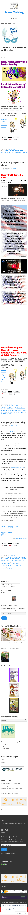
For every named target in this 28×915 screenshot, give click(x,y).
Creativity (18, 150)
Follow (4, 618)
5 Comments (4, 169)
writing (19, 567)
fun (8, 152)
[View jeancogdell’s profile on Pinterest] (5, 592)
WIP (14, 567)
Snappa (3, 762)
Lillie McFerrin (11, 431)
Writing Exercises (7, 568)
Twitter (10, 567)
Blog (2, 558)
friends (13, 562)
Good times (14, 152)
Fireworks (10, 408)
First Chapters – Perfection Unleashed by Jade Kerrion (11, 525)
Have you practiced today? (13, 422)
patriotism (17, 412)
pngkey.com (6, 751)
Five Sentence (5, 560)
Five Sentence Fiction (17, 467)
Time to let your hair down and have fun (13, 48)
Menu (15, 18)
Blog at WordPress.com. (8, 902)
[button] (14, 74)
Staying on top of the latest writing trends (11, 788)
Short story (18, 565)
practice (4, 565)
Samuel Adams (6, 413)
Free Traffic (4, 809)
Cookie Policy (8, 909)
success (3, 567)
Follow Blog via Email (9, 605)
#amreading (9, 557)
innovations (21, 562)
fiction (23, 558)
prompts (10, 565)
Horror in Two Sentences (11, 532)
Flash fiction (5, 562)
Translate (12, 586)
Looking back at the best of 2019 (9, 791)
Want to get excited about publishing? (10, 783)
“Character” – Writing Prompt (17, 525)
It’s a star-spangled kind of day (12, 163)
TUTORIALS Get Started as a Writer (10, 648)
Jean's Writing (14, 12)
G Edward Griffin (13, 410)
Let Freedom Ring (7, 412)
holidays (22, 410)
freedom (4, 410)
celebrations (9, 150)
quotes (23, 412)
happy (20, 152)
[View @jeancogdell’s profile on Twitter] (3, 592)
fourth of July (20, 408)
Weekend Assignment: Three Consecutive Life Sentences (4, 533)
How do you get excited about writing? (10, 786)
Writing (12, 149)
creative (17, 558)
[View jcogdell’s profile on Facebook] (1, 592)
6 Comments (4, 427)
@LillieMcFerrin (19, 557)
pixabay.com (6, 744)
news (21, 563)
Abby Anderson (10, 405)
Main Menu (15, 563)
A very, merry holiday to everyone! (10, 793)
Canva (2, 759)
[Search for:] (14, 720)
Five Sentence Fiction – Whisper (4, 525)
